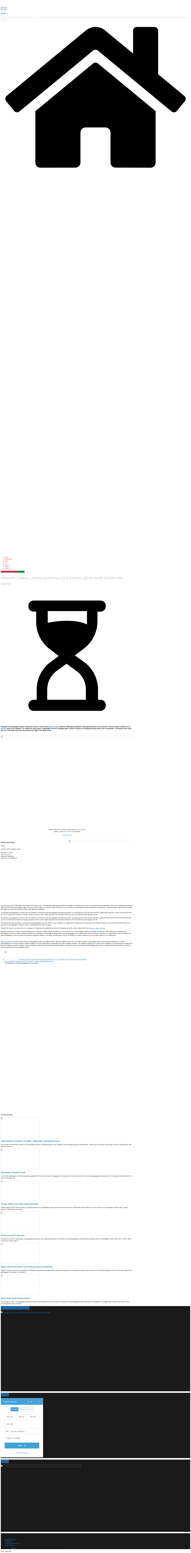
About (6, 557)
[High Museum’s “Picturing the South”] (20, 1169)
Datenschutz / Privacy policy (12, 1543)
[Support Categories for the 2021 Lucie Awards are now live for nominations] (20, 1263)
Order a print (67, 835)
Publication (21, 572)
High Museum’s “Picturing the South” (13, 1172)
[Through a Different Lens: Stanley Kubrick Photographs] (20, 1200)
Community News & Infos (9, 572)
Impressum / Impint (10, 1539)
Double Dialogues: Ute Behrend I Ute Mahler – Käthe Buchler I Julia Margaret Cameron (30, 1141)
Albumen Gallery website (97, 928)
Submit (7, 566)
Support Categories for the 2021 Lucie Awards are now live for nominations (26, 1267)
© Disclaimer (8, 1541)
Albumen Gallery (54, 727)
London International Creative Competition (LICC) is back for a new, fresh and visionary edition (52, 959)
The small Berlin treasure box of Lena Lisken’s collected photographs (30, 961)
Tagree (3, 13)
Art (5, 563)
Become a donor (9, 1545)
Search (7, 568)
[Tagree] (95, 171)
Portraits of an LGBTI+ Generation (12, 1235)
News (6, 561)
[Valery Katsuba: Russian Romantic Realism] (20, 1294)
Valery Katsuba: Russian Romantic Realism (15, 1298)
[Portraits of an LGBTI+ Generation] (20, 1231)
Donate (7, 565)
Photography (8, 559)
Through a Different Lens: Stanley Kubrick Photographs (19, 1204)
